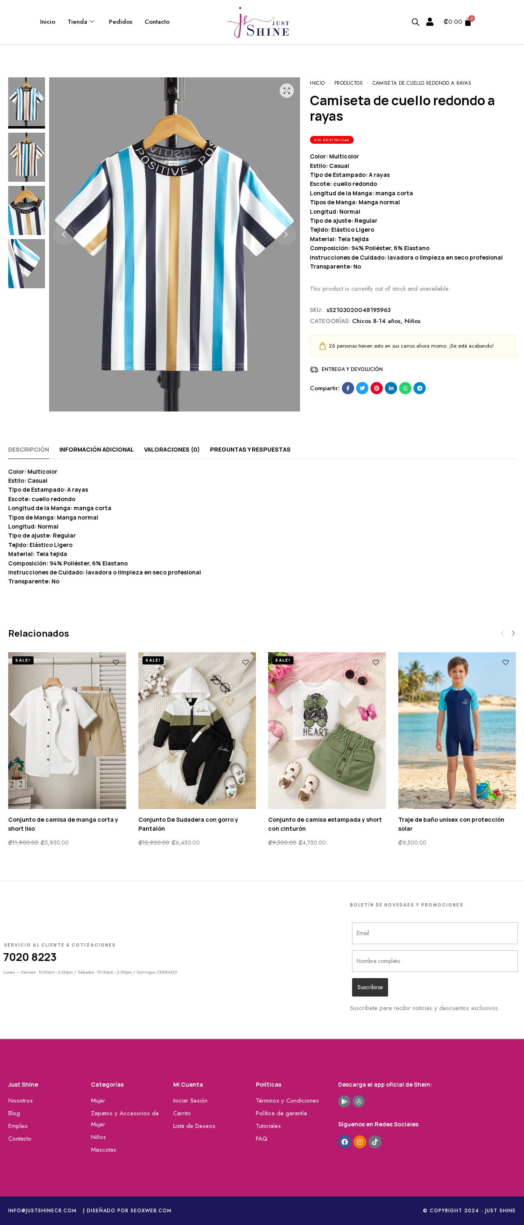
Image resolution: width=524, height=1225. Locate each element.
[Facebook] (344, 1141)
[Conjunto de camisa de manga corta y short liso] (67, 730)
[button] (63, 234)
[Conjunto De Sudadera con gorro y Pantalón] (197, 730)
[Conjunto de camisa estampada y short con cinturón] (327, 730)
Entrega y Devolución (352, 369)
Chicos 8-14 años (376, 320)
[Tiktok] (375, 1141)
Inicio (47, 21)
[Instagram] (359, 1141)
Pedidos (120, 21)
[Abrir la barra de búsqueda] (415, 22)
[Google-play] (344, 1101)
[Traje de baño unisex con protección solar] (457, 730)
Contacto (157, 21)
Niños (412, 320)
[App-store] (358, 1101)
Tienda (77, 21)
